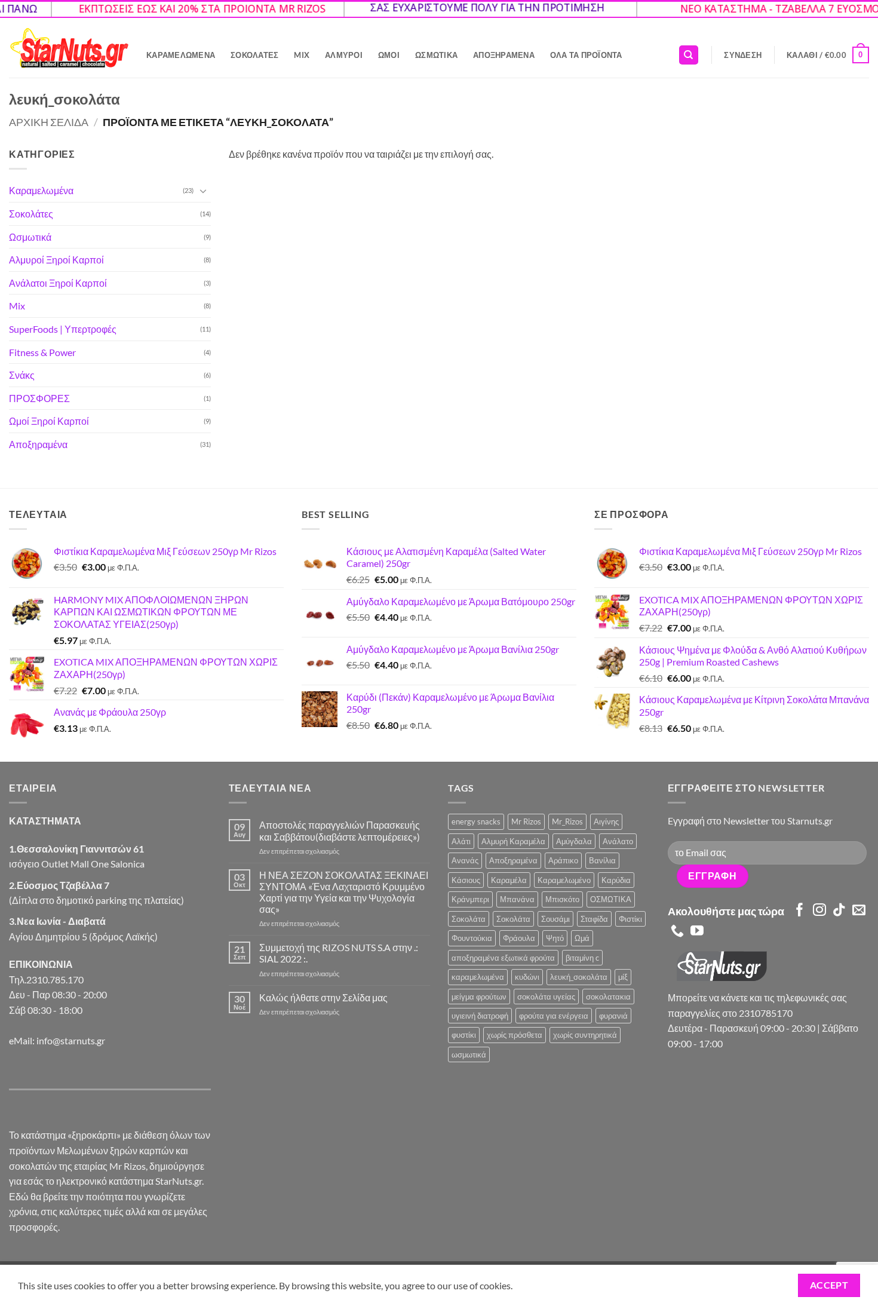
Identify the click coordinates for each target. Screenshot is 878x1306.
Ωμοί (389, 55)
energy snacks (476, 821)
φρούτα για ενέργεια (553, 1015)
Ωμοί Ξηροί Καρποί (49, 421)
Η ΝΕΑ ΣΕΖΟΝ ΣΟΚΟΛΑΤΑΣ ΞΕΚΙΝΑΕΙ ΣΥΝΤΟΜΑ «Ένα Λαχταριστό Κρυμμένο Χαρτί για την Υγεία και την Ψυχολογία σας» (343, 892)
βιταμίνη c (582, 957)
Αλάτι (461, 841)
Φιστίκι (630, 919)
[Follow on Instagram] (819, 910)
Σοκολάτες (254, 55)
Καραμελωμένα (180, 55)
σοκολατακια (608, 996)
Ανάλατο (618, 841)
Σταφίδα (594, 919)
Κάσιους (466, 880)
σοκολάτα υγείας (546, 996)
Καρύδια (616, 880)
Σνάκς (22, 375)
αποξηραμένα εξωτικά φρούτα (503, 957)
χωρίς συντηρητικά (585, 1035)
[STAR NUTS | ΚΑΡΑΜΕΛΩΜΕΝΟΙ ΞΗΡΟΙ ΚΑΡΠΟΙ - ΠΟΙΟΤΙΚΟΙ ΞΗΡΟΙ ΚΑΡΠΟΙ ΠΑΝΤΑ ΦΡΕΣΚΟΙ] (68, 48)
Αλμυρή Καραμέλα (513, 841)
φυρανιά (613, 1015)
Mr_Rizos (567, 821)
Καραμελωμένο (564, 880)
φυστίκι (464, 1035)
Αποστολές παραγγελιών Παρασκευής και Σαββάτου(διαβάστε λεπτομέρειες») (339, 830)
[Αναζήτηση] (688, 55)
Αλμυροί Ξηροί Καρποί (56, 259)
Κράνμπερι (470, 899)
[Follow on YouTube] (697, 931)
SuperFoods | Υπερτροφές (62, 329)
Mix (301, 55)
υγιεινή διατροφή (480, 1015)
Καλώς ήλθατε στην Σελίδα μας (323, 997)
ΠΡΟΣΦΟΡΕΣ (39, 398)
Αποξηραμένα (504, 55)
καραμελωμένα (478, 977)
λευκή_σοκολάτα (578, 977)
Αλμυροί (344, 55)
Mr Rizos (526, 821)
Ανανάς (465, 860)
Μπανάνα (517, 899)
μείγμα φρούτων (479, 996)
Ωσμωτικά (436, 55)
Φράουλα (519, 938)
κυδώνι (527, 977)
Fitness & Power (42, 352)
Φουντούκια (472, 938)
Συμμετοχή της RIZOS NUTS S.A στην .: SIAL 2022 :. (338, 953)
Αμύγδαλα (574, 841)
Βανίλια (602, 860)
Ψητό (555, 938)
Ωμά (582, 938)
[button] (743, 55)
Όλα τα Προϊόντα (586, 55)
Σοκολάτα (469, 919)
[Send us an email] (858, 910)
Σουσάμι (555, 919)
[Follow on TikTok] (839, 910)
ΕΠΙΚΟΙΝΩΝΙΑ (41, 964)
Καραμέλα (509, 880)
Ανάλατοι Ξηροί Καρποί (58, 283)
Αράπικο (563, 860)
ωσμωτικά (469, 1054)
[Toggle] (204, 190)
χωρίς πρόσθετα (514, 1035)
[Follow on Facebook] (799, 910)
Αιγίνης (606, 821)
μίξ (623, 977)
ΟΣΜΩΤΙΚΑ (610, 899)
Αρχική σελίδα (48, 121)
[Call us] (677, 931)
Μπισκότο (562, 899)
